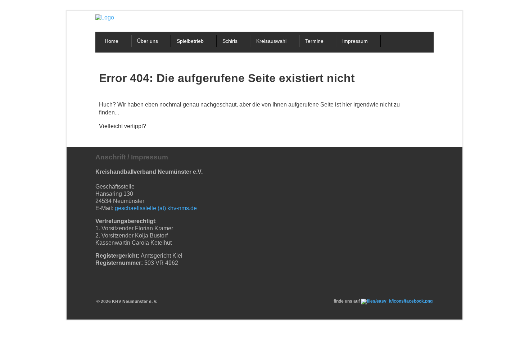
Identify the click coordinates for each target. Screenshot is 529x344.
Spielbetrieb (190, 41)
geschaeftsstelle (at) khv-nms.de (156, 208)
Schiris (230, 41)
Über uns (147, 41)
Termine (314, 41)
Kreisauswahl (271, 41)
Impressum (355, 41)
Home (111, 41)
